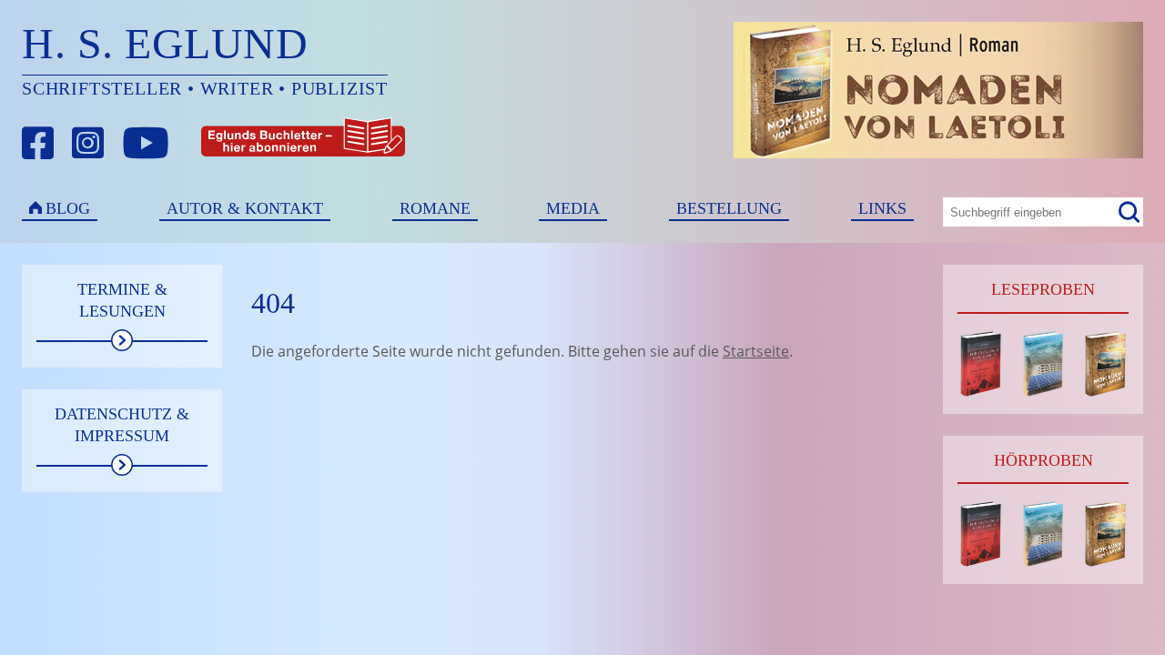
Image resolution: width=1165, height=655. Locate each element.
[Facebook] (38, 143)
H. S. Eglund (165, 43)
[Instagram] (88, 143)
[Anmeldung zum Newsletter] (236, 143)
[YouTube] (145, 143)
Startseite (756, 351)
